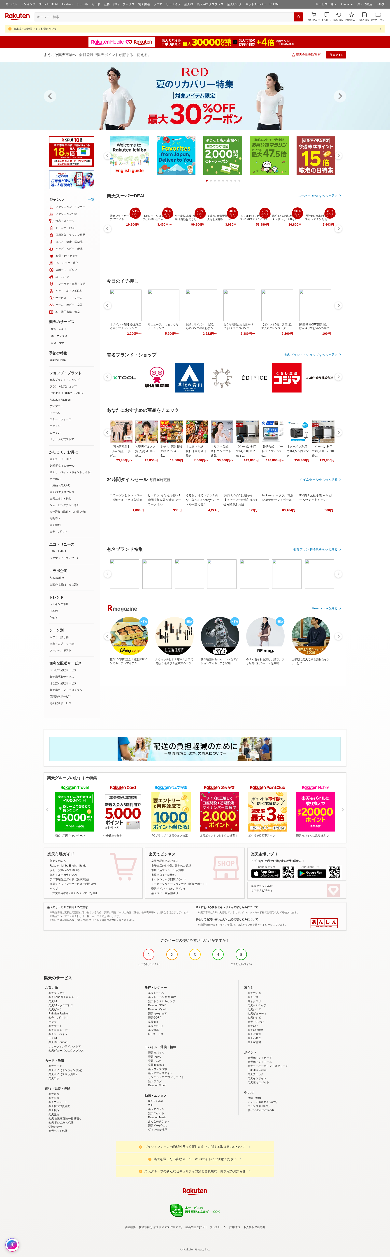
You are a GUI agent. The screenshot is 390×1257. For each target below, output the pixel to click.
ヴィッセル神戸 (157, 1129)
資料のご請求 (183, 865)
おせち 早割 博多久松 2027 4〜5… (171, 451)
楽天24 (188, 4)
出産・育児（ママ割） (63, 643)
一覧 (91, 199)
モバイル (11, 4)
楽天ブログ (155, 1081)
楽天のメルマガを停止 (84, 893)
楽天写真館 (254, 1034)
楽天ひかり (155, 1056)
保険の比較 (55, 1126)
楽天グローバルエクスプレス (66, 1050)
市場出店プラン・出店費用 (167, 870)
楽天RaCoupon (58, 1042)
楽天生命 (54, 1114)
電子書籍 (144, 4)
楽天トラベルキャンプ (161, 1001)
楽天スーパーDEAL (61, 459)
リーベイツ (173, 4)
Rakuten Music (157, 1117)
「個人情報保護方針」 (106, 920)
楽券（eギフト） (60, 531)
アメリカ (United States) (262, 1102)
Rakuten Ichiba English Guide (68, 865)
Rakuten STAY (157, 1005)
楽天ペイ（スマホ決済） (63, 1074)
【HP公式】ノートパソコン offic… (272, 451)
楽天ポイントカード (260, 1057)
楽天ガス (253, 997)
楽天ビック (234, 4)
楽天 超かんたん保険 (61, 1122)
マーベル (55, 412)
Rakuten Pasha (257, 1070)
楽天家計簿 (254, 1042)
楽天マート (55, 1026)
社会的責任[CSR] (196, 1227)
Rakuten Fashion (60, 399)
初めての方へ (58, 860)
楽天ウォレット (58, 1102)
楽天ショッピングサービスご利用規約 (73, 884)
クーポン (55, 478)
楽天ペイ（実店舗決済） (166, 893)
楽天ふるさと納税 (60, 498)
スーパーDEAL (48, 4)
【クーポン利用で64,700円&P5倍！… (246, 451)
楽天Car (253, 1026)
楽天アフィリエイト (160, 1073)
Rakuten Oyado (157, 1009)
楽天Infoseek (156, 1064)
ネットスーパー (255, 4)
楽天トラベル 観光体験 (162, 997)
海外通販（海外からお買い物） (69, 511)
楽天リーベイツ (58, 1034)
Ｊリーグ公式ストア (62, 439)
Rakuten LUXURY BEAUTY (67, 393)
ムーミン (55, 432)
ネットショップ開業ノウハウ (168, 879)
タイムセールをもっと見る (319, 479)
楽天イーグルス (157, 1125)
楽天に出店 (365, 4)
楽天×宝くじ (155, 1026)
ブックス (129, 4)
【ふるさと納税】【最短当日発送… (196, 451)
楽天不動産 (254, 1038)
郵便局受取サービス (62, 676)
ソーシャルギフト (60, 650)
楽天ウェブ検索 (157, 1069)
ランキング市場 (59, 604)
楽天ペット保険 (58, 1130)
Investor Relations (170, 1227)
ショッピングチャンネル (64, 505)
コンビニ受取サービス (63, 670)
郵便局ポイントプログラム (66, 690)
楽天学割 (55, 525)
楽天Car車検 (255, 1030)
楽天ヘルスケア (257, 1005)
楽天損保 (54, 1110)
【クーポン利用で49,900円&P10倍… (323, 451)
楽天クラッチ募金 (262, 886)
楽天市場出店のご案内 (164, 860)
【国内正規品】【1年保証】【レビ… (121, 451)
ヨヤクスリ (254, 1001)
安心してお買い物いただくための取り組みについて (227, 919)
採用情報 (234, 1227)
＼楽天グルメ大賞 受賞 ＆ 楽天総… (145, 451)
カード (95, 4)
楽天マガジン (156, 1109)
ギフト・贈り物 (59, 637)
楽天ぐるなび (256, 1021)
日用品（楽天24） (61, 485)
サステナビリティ (262, 890)
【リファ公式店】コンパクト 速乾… (221, 451)
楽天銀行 (54, 1094)
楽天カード (55, 1066)
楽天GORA (154, 1017)
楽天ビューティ (257, 1013)
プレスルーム (218, 1227)
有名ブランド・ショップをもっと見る (311, 355)
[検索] (298, 16)
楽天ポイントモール (260, 1061)
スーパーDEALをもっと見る (318, 196)
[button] (327, 16)
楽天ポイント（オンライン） (168, 888)
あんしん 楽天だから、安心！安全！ (324, 923)
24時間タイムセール (62, 465)
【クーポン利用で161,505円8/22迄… (298, 451)
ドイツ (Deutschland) (261, 1110)
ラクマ (157, 4)
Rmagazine (57, 577)
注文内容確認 (60, 893)
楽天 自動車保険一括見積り (65, 1118)
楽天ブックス (57, 993)
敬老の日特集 (58, 360)
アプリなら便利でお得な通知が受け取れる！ (278, 860)
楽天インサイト (257, 1078)
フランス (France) (258, 1106)
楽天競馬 (153, 1030)
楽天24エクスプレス (210, 4)
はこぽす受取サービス (63, 683)
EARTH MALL (58, 551)
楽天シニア (254, 1009)
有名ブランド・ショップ (64, 379)
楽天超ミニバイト (258, 1082)
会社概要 (130, 1227)
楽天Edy (54, 1078)
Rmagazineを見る (325, 608)
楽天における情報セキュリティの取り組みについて (227, 907)
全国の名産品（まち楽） (64, 584)
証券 (107, 4)
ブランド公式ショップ (63, 386)
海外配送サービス (60, 703)
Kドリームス (155, 1034)
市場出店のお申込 (162, 865)
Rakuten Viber (157, 1085)
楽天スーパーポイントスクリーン (268, 1066)
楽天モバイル (156, 1052)
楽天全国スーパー (59, 1030)
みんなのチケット (159, 1121)
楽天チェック (256, 1074)
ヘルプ (380, 4)
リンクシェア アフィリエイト (166, 1077)
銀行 (116, 4)
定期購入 (55, 518)
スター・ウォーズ (60, 419)
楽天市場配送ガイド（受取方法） (70, 879)
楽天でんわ (155, 1060)
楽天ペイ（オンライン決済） (66, 1070)
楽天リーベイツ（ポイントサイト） (71, 472)
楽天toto (153, 1021)
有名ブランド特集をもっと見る (315, 549)
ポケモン (55, 426)
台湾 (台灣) (254, 1098)
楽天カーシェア (157, 1013)
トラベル (82, 4)
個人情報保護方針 (254, 1227)
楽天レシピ (254, 1017)
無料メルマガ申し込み (63, 874)
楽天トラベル (156, 993)
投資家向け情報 (148, 1227)
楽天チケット (156, 1113)
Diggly (54, 617)
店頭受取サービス (60, 696)
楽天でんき (254, 993)
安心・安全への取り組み (65, 870)
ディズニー (56, 406)
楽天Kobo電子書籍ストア (64, 997)
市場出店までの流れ (163, 874)
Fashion (67, 4)
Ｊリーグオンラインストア (65, 1046)
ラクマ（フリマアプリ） (64, 558)
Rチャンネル (156, 1101)
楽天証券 (54, 1098)
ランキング (28, 4)
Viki (150, 1105)
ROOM (274, 4)
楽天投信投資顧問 (59, 1106)
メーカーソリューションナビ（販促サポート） (179, 884)
